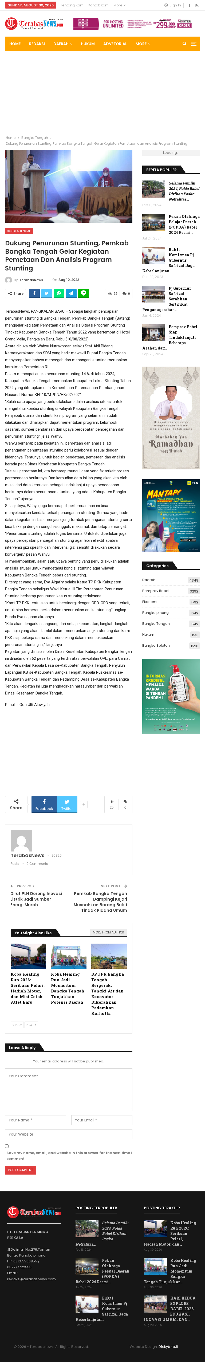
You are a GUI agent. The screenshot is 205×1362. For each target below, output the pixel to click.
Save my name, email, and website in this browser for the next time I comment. (69, 1155)
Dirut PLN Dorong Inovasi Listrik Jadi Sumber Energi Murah (36, 899)
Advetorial (115, 43)
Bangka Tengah (19, 231)
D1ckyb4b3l (168, 1346)
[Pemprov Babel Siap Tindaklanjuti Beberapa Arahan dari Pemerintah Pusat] (153, 332)
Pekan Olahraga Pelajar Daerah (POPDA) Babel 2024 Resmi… (184, 224)
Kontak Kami (98, 5)
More (118, 5)
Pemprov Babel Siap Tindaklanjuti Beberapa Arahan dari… (169, 337)
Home (15, 43)
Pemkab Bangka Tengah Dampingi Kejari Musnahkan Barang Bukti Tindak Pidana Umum (100, 902)
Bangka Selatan (156, 645)
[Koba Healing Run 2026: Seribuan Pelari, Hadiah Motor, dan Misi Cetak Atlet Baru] (28, 956)
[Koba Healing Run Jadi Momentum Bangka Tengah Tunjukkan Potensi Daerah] (68, 956)
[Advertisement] (102, 91)
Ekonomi (149, 601)
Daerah (61, 43)
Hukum (88, 43)
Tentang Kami (72, 5)
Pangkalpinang (155, 612)
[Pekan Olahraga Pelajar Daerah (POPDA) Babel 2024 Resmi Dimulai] (153, 222)
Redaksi (37, 43)
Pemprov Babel (155, 590)
